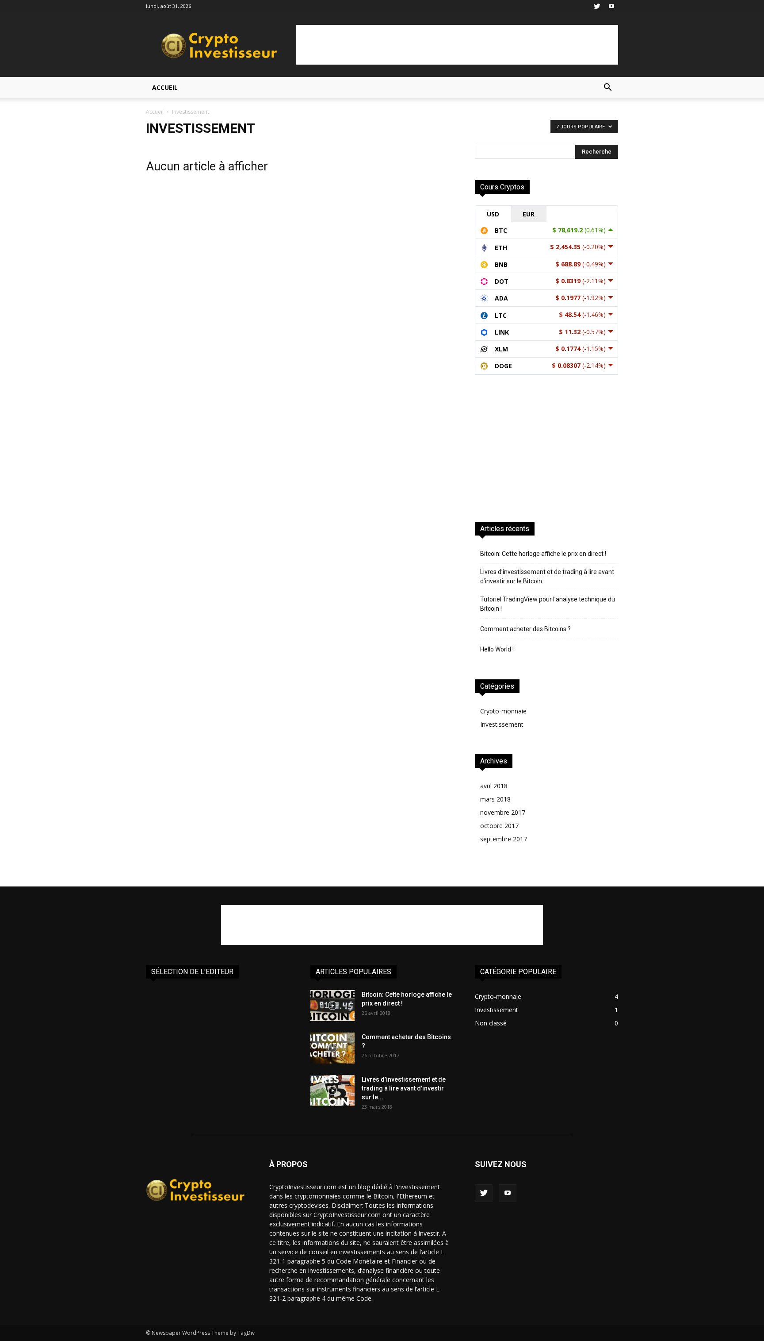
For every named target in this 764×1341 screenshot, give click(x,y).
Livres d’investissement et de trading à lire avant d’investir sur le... (404, 1088)
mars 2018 (495, 799)
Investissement (501, 724)
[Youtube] (611, 6)
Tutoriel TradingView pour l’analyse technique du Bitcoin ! (547, 604)
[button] (607, 88)
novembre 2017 (502, 812)
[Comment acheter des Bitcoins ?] (332, 1048)
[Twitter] (597, 6)
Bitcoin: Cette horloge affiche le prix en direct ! (543, 553)
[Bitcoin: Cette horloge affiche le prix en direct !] (332, 1005)
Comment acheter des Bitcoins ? (525, 628)
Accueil (165, 87)
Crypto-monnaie (503, 711)
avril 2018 (494, 786)
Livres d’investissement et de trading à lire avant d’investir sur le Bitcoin (547, 576)
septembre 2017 (503, 839)
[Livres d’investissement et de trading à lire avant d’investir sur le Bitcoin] (332, 1090)
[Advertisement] (457, 45)
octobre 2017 (499, 825)
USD (493, 214)
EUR (529, 214)
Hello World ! (497, 649)
